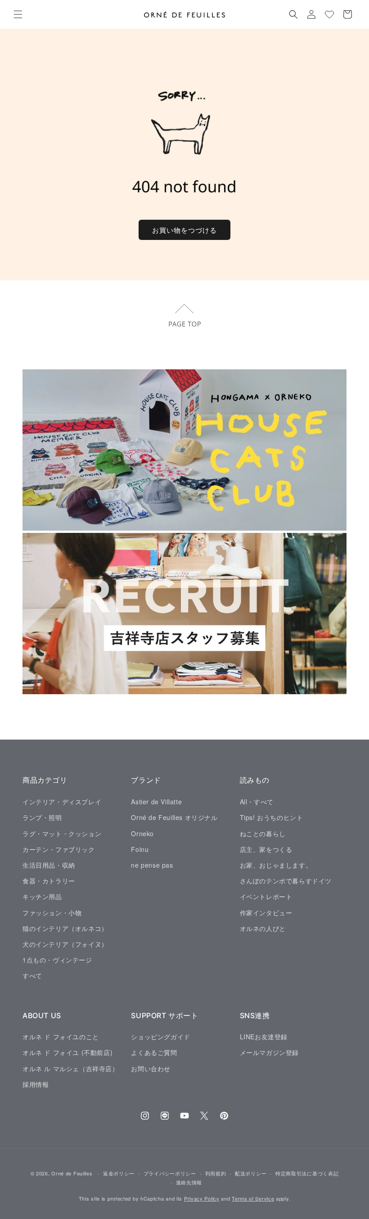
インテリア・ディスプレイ (61, 801)
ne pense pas (152, 864)
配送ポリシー (250, 1173)
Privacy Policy (202, 1198)
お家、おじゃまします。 (276, 864)
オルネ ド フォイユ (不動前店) (67, 1052)
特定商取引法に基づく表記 (306, 1173)
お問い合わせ (151, 1068)
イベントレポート (266, 896)
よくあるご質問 (154, 1052)
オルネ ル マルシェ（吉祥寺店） (70, 1068)
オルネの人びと (263, 928)
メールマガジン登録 (269, 1052)
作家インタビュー (266, 912)
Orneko (142, 833)
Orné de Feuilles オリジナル (174, 817)
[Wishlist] (329, 14)
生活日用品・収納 (48, 864)
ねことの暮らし (263, 833)
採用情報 (35, 1084)
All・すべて (257, 801)
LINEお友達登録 (264, 1036)
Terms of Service (253, 1198)
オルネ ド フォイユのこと (60, 1036)
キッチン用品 (42, 896)
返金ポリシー (119, 1173)
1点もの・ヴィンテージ (57, 959)
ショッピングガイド (160, 1036)
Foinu (139, 849)
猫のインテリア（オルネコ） (65, 928)
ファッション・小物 (51, 912)
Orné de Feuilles (71, 1173)
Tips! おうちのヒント (271, 817)
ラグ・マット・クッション (61, 833)
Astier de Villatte (156, 801)
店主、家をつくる (266, 849)
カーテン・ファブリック (58, 849)
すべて (32, 975)
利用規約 (215, 1173)
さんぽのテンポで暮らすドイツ (286, 880)
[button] (18, 14)
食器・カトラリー (48, 880)
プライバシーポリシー (170, 1173)
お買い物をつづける (184, 230)
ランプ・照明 (42, 817)
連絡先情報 (189, 1182)
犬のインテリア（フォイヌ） (65, 944)
